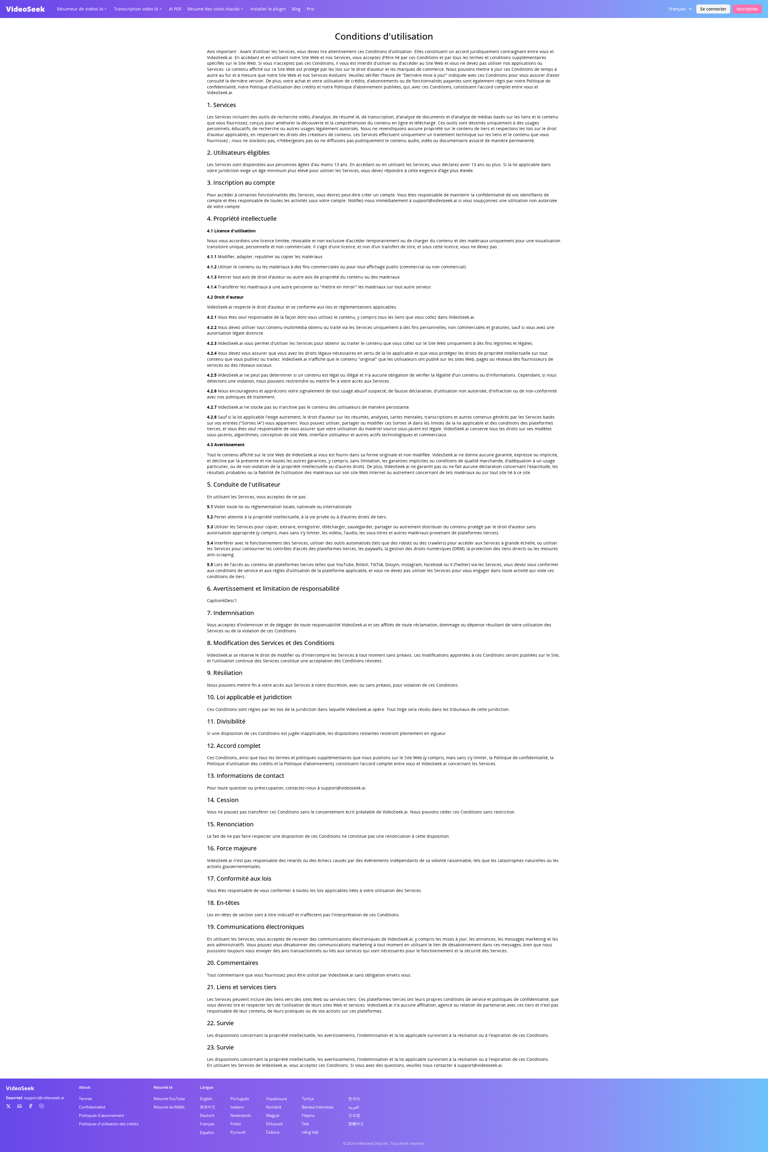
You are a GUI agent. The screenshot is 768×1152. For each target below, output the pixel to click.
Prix (310, 9)
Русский (237, 1132)
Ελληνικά (274, 1124)
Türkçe (308, 1098)
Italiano (237, 1107)
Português (239, 1098)
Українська (276, 1098)
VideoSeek (25, 9)
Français (207, 1124)
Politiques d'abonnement (101, 1115)
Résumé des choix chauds (214, 9)
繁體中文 (356, 1124)
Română (273, 1107)
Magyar (273, 1115)
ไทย (305, 1124)
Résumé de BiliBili (169, 1107)
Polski (235, 1124)
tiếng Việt (310, 1132)
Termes (85, 1098)
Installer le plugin (268, 9)
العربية (353, 1107)
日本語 (354, 1115)
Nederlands (240, 1115)
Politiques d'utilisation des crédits (109, 1124)
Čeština (272, 1132)
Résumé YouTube (169, 1098)
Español (207, 1132)
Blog (296, 9)
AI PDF (175, 9)
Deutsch (207, 1115)
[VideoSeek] (8, 1106)
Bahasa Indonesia (317, 1107)
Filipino (308, 1115)
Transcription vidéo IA (136, 9)
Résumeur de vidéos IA (80, 9)
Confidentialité (92, 1107)
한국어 (354, 1098)
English (206, 1098)
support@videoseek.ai (44, 1097)
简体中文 (207, 1107)
